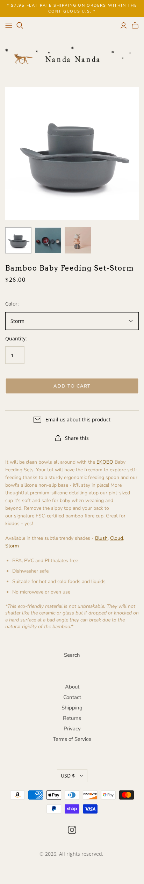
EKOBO (104, 462)
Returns (72, 718)
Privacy (72, 728)
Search (72, 654)
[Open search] (19, 25)
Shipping (72, 707)
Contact (72, 697)
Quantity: (16, 338)
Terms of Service (72, 739)
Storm (12, 546)
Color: (12, 303)
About (72, 686)
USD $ (68, 775)
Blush (101, 538)
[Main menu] (8, 25)
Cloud (116, 538)
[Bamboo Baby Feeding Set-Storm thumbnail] (18, 240)
